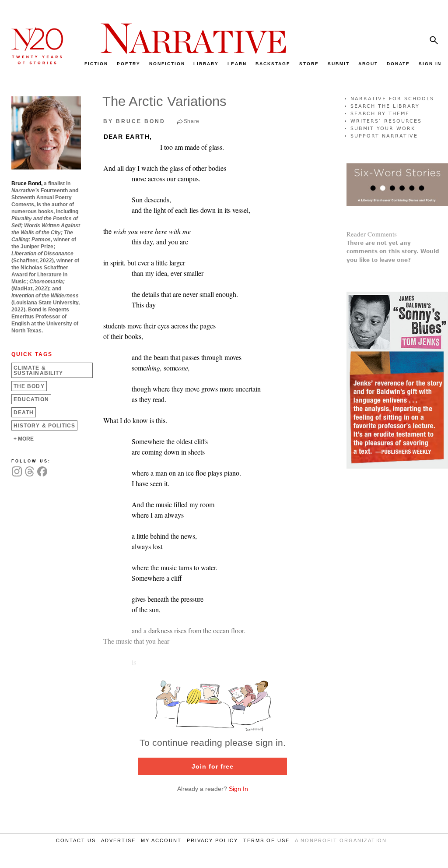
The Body (29, 386)
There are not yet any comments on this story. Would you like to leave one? (392, 251)
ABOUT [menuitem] (368, 63)
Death (24, 412)
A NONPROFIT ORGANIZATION (341, 840)
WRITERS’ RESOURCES (386, 121)
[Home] (32, 62)
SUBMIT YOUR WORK (382, 128)
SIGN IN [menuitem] (430, 63)
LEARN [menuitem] (237, 63)
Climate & (38, 370)
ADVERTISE (118, 840)
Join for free (213, 766)
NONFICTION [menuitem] (167, 63)
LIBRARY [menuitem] (206, 63)
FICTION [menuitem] (96, 63)
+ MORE (24, 439)
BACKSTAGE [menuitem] (273, 63)
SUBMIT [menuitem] (339, 63)
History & (44, 426)
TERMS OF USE (266, 840)
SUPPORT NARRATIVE (384, 136)
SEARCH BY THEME (380, 113)
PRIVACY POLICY (212, 840)
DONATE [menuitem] (398, 63)
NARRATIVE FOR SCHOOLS (392, 99)
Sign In (238, 788)
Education (31, 399)
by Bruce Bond (134, 121)
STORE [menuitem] (309, 63)
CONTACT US (76, 840)
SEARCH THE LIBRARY (385, 106)
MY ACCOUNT (161, 840)
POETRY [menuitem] (128, 63)
